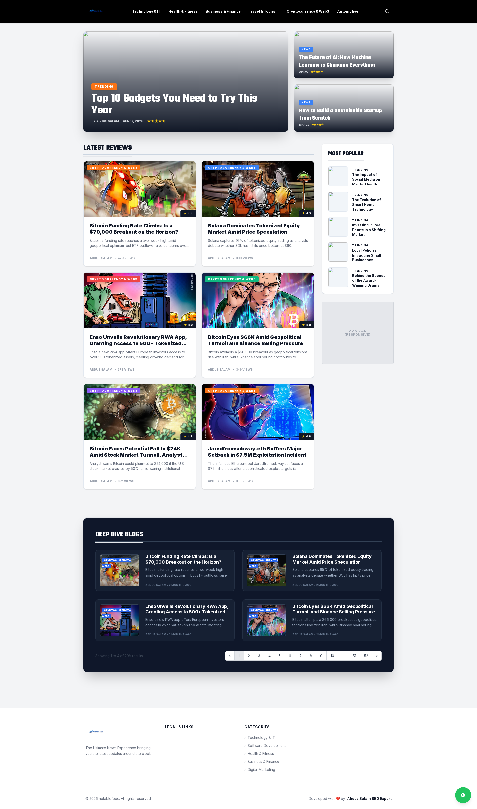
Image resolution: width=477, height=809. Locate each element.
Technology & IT (146, 11)
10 (332, 656)
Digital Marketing (259, 769)
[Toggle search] (387, 11)
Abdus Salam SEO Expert (369, 798)
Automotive (347, 11)
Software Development (265, 745)
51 (354, 656)
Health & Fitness (183, 11)
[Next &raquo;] (377, 656)
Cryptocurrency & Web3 (308, 11)
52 (366, 656)
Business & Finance (223, 11)
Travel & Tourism (264, 11)
